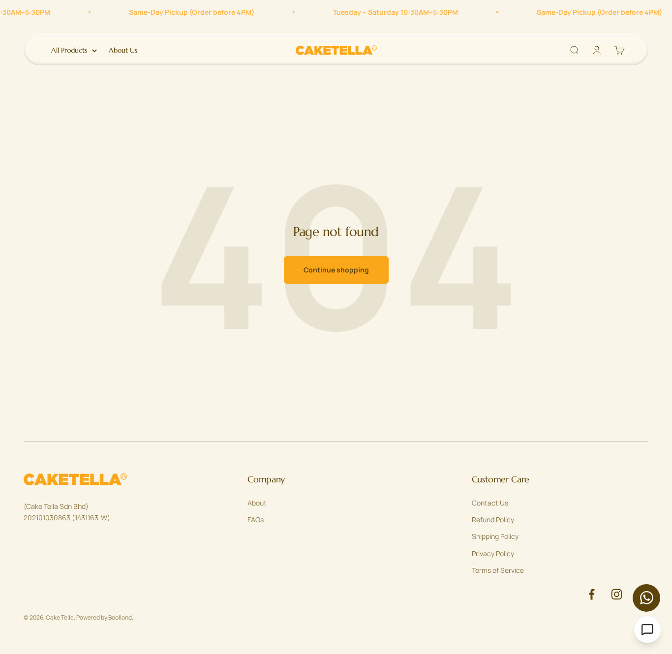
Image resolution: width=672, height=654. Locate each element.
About (257, 502)
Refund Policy (493, 519)
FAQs (255, 519)
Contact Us (490, 502)
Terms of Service (498, 570)
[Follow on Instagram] (616, 594)
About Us (123, 50)
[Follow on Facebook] (591, 594)
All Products (69, 50)
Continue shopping (336, 269)
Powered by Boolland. (104, 617)
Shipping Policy (495, 536)
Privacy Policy (493, 553)
